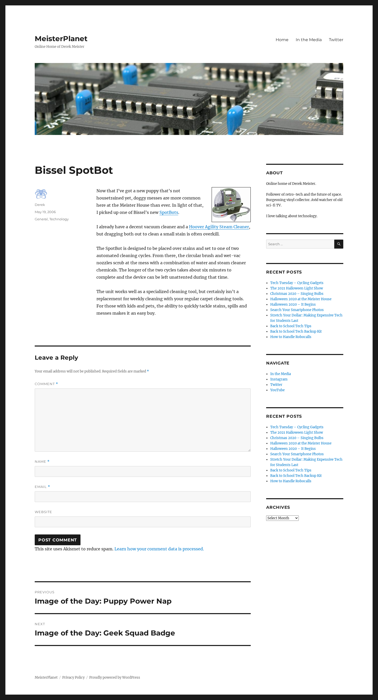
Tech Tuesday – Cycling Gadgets (296, 283)
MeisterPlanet (61, 38)
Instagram (278, 379)
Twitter (336, 39)
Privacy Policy (73, 677)
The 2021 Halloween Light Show (296, 288)
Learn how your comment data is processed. (159, 548)
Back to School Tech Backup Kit (296, 331)
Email (42, 487)
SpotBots (168, 212)
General (41, 219)
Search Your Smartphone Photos (297, 310)
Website (43, 512)
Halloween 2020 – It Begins (293, 304)
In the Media (309, 39)
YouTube (277, 390)
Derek (40, 205)
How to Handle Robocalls (290, 337)
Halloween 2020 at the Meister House (300, 299)
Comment (46, 384)
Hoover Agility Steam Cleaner (219, 226)
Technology (59, 219)
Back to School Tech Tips (290, 326)
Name (42, 461)
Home (282, 39)
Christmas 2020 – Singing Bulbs (296, 294)
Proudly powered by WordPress (114, 677)
